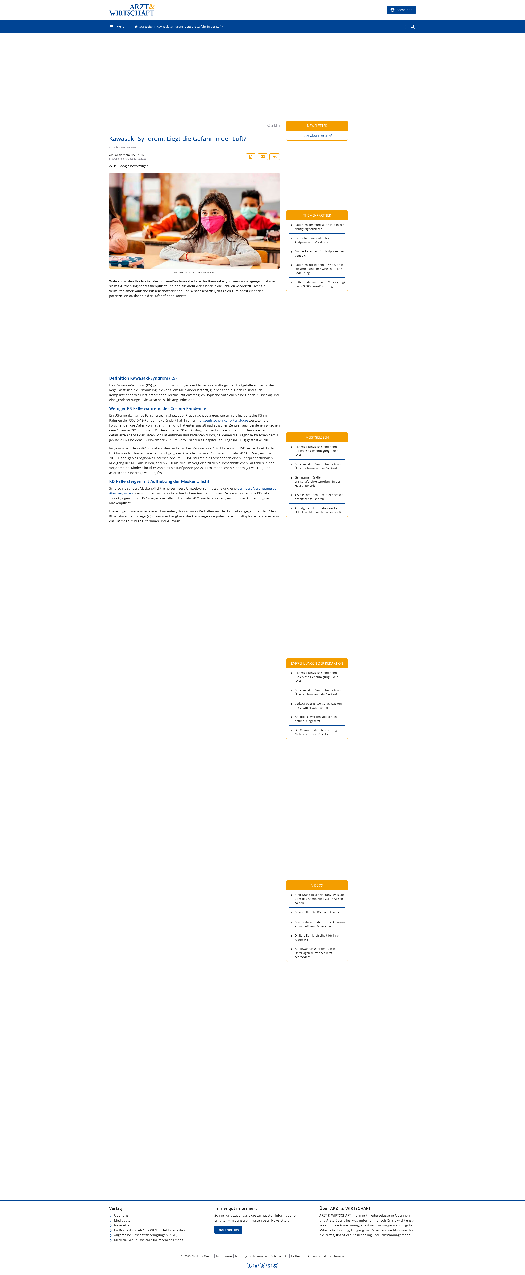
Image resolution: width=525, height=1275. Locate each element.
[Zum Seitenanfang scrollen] (518, 1268)
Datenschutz (279, 1256)
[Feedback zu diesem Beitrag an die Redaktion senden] (274, 156)
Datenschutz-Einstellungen (325, 1256)
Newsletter (122, 1225)
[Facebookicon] (249, 1265)
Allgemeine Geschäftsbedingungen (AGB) (145, 1235)
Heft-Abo (297, 1256)
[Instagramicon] (256, 1265)
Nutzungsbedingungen (251, 1256)
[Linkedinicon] (275, 1265)
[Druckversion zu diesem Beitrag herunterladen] (251, 156)
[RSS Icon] (262, 1265)
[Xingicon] (269, 1265)
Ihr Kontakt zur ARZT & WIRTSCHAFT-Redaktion (150, 1230)
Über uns (121, 1215)
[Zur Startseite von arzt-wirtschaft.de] (132, 10)
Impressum (224, 1256)
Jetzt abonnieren (315, 135)
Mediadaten (123, 1220)
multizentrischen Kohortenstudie (222, 420)
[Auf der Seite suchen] (412, 26)
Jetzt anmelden (228, 1230)
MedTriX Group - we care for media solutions (148, 1240)
